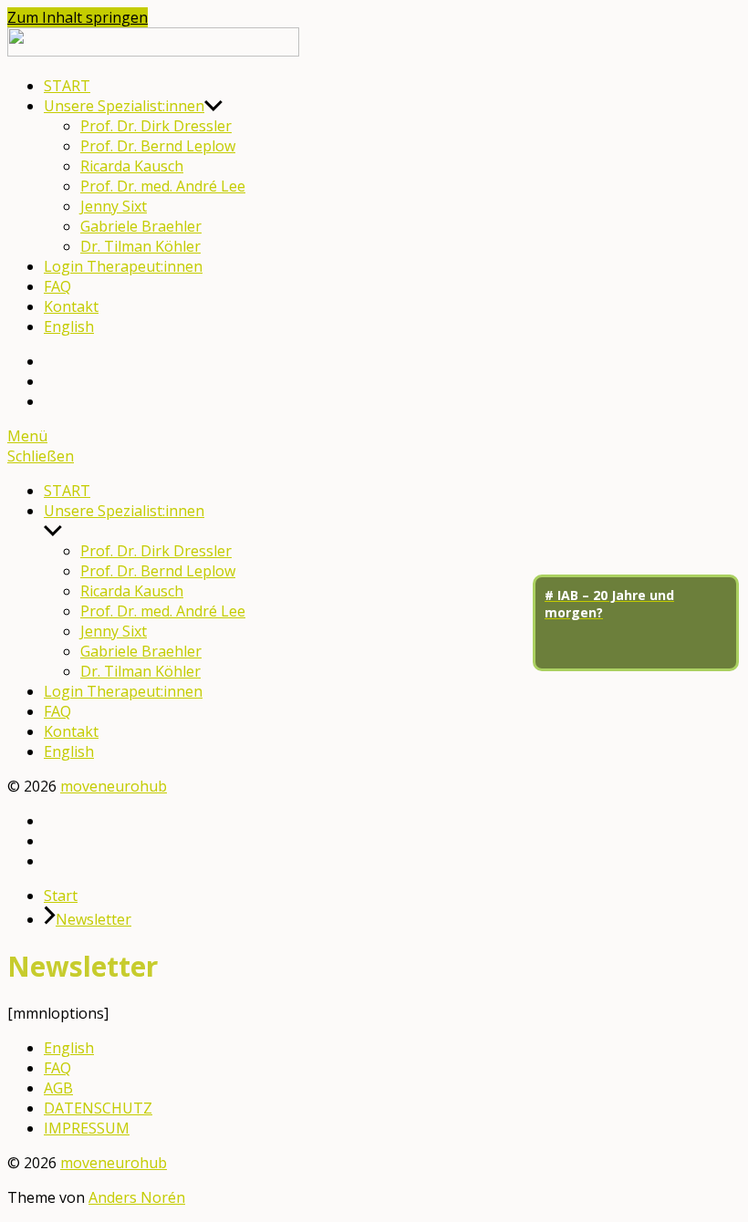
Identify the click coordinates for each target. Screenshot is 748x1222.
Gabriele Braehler (141, 226)
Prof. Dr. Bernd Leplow (157, 146)
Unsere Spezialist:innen (124, 106)
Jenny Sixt (113, 206)
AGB (58, 1088)
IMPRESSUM (87, 1128)
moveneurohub (113, 786)
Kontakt (71, 306)
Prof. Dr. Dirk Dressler (156, 126)
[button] (374, 436)
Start (61, 895)
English (69, 326)
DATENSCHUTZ (98, 1108)
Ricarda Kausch (131, 166)
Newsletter (93, 919)
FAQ (57, 286)
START (67, 86)
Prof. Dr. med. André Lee (162, 186)
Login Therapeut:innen (123, 266)
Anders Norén (136, 1197)
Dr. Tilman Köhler (140, 246)
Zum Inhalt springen (77, 17)
